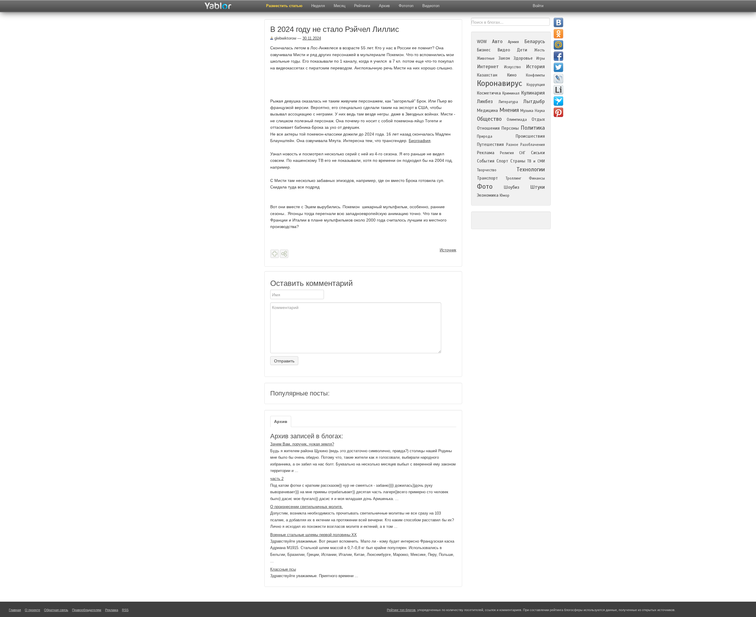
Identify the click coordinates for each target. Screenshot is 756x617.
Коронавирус (499, 83)
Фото (485, 186)
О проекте (32, 610)
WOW (482, 41)
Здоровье (523, 58)
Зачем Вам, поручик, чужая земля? (302, 444)
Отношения (488, 128)
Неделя (318, 6)
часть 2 (277, 478)
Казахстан (487, 75)
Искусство (512, 67)
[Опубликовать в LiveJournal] (558, 78)
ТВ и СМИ (536, 161)
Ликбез (485, 101)
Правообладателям (86, 610)
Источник (448, 250)
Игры (540, 58)
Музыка (526, 110)
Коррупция (536, 84)
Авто (497, 41)
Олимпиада (517, 119)
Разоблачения (532, 144)
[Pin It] (558, 112)
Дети (522, 50)
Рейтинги (362, 6)
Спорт (502, 161)
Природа (484, 136)
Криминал (510, 93)
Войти (538, 6)
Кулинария (533, 93)
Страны (517, 161)
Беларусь (534, 41)
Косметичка (489, 93)
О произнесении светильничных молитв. (306, 506)
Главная (15, 610)
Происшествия (530, 136)
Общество (489, 118)
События (485, 161)
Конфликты (535, 75)
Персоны (510, 128)
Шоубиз (511, 187)
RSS (125, 610)
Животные (486, 58)
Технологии (531, 169)
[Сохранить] (275, 254)
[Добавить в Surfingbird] (558, 101)
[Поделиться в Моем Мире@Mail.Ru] (558, 45)
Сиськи (538, 152)
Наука (540, 110)
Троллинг (513, 178)
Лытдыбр (534, 101)
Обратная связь (56, 610)
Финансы (537, 178)
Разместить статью (284, 6)
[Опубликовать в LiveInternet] (558, 90)
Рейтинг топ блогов (401, 610)
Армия (513, 42)
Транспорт (487, 178)
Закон (504, 58)
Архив (384, 6)
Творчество (486, 170)
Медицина (487, 110)
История (535, 67)
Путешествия (490, 144)
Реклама (485, 152)
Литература (508, 102)
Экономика (487, 195)
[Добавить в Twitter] (558, 67)
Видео (504, 50)
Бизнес (484, 50)
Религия (507, 153)
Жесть (539, 50)
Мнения (509, 110)
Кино (512, 75)
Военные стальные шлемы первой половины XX (313, 535)
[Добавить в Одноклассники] (558, 33)
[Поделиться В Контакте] (558, 22)
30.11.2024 (311, 38)
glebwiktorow (284, 38)
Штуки (537, 187)
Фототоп (406, 6)
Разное (512, 144)
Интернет (488, 67)
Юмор (504, 195)
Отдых (538, 119)
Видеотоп (430, 6)
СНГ (522, 153)
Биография (420, 140)
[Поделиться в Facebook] (558, 56)
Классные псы (283, 569)
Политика (533, 127)
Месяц (339, 6)
